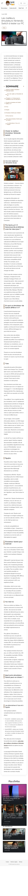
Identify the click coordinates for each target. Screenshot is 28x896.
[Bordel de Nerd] (10, 3)
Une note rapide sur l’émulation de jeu (15, 94)
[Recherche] (21, 3)
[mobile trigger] (2, 3)
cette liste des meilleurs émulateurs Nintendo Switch (14, 743)
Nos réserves (10, 116)
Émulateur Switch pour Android (13, 112)
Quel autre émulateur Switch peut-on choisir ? (14, 119)
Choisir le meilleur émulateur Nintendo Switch (12, 90)
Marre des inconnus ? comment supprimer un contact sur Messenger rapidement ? (13, 847)
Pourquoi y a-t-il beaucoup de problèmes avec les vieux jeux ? (13, 98)
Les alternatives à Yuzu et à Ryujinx (13, 123)
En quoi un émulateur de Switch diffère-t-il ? (13, 103)
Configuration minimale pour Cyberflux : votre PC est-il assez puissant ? (13, 816)
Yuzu (7, 106)
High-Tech (5, 794)
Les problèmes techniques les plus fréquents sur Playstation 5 (13, 798)
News (4, 27)
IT (4, 812)
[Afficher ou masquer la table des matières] (21, 86)
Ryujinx (7, 109)
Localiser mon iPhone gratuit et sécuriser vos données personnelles (13, 835)
